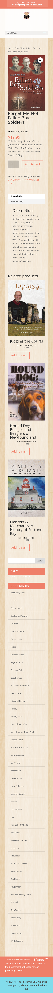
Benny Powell (16, 608)
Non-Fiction (26, 48)
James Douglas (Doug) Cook (22, 732)
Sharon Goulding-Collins (21, 894)
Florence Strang (17, 654)
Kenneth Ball (16, 771)
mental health (16, 809)
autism (13, 600)
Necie (13, 817)
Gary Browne (14, 179)
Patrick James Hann (19, 863)
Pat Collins (15, 856)
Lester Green (16, 778)
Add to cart (32, 164)
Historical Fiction (18, 701)
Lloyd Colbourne (18, 786)
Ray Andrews (16, 871)
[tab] (26, 196)
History (14, 709)
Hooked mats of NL (19, 724)
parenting (15, 848)
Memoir (14, 801)
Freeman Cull (16, 670)
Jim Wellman (16, 763)
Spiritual (14, 902)
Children (14, 624)
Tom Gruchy (16, 917)
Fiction (13, 647)
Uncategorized (17, 933)
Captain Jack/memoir (19, 616)
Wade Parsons (17, 941)
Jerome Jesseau (17, 755)
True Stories (16, 925)
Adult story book (18, 592)
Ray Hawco (15, 879)
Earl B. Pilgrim (16, 639)
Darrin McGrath (17, 631)
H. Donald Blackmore (20, 685)
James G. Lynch (17, 739)
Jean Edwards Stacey (19, 747)
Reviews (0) (17, 201)
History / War (28, 179)
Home (10, 48)
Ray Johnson (16, 887)
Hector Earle (16, 693)
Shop (17, 48)
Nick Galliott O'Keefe (19, 825)
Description (17, 196)
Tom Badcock (16, 910)
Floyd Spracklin (17, 662)
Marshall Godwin (18, 794)
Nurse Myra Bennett (19, 840)
